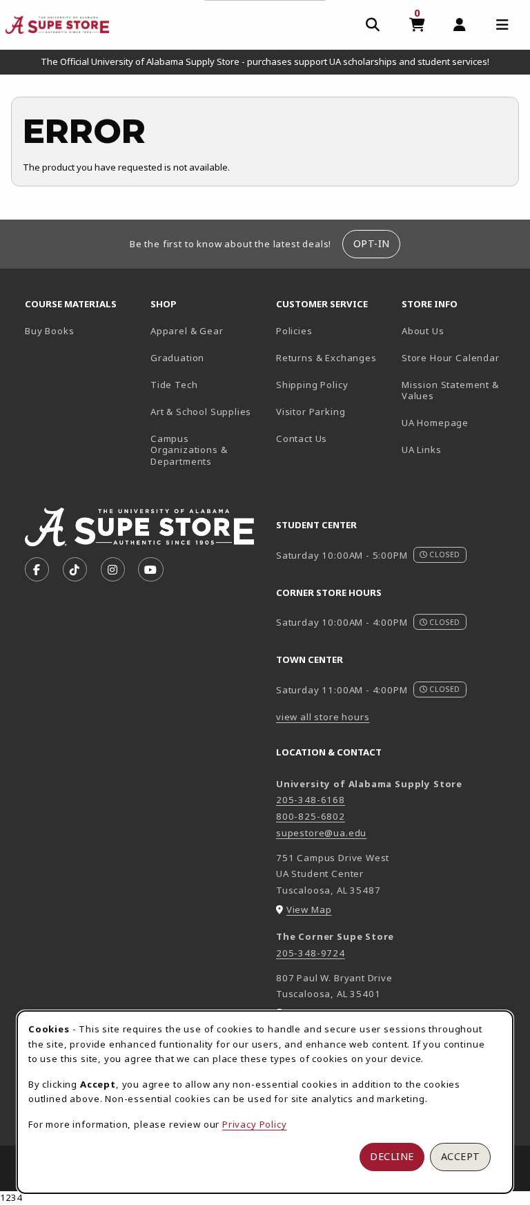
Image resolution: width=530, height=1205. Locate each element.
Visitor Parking (310, 411)
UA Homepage (459, 422)
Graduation (177, 357)
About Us (423, 331)
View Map (309, 909)
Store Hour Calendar (459, 357)
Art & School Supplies (200, 411)
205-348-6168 (310, 799)
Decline (392, 1156)
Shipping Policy (312, 384)
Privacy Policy (254, 1124)
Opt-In (371, 243)
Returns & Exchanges (326, 357)
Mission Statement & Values (450, 390)
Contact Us (301, 438)
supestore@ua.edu (321, 833)
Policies (294, 331)
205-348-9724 (310, 953)
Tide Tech (173, 384)
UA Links (422, 449)
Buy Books (49, 331)
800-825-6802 (310, 816)
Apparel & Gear (187, 331)
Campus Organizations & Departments (207, 449)
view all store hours (323, 717)
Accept (460, 1156)
